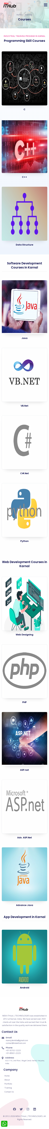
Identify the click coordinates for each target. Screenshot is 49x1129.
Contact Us (9, 1092)
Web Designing (24, 634)
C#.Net (24, 473)
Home (19, 15)
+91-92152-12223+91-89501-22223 (13, 1051)
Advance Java (24, 905)
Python (24, 541)
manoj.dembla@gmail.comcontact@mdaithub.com (17, 1041)
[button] (45, 5)
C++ (24, 177)
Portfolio (8, 1084)
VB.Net (24, 405)
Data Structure (24, 244)
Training (28, 15)
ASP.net (24, 770)
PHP (24, 702)
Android (24, 987)
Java (24, 338)
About (7, 1080)
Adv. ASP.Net (24, 837)
